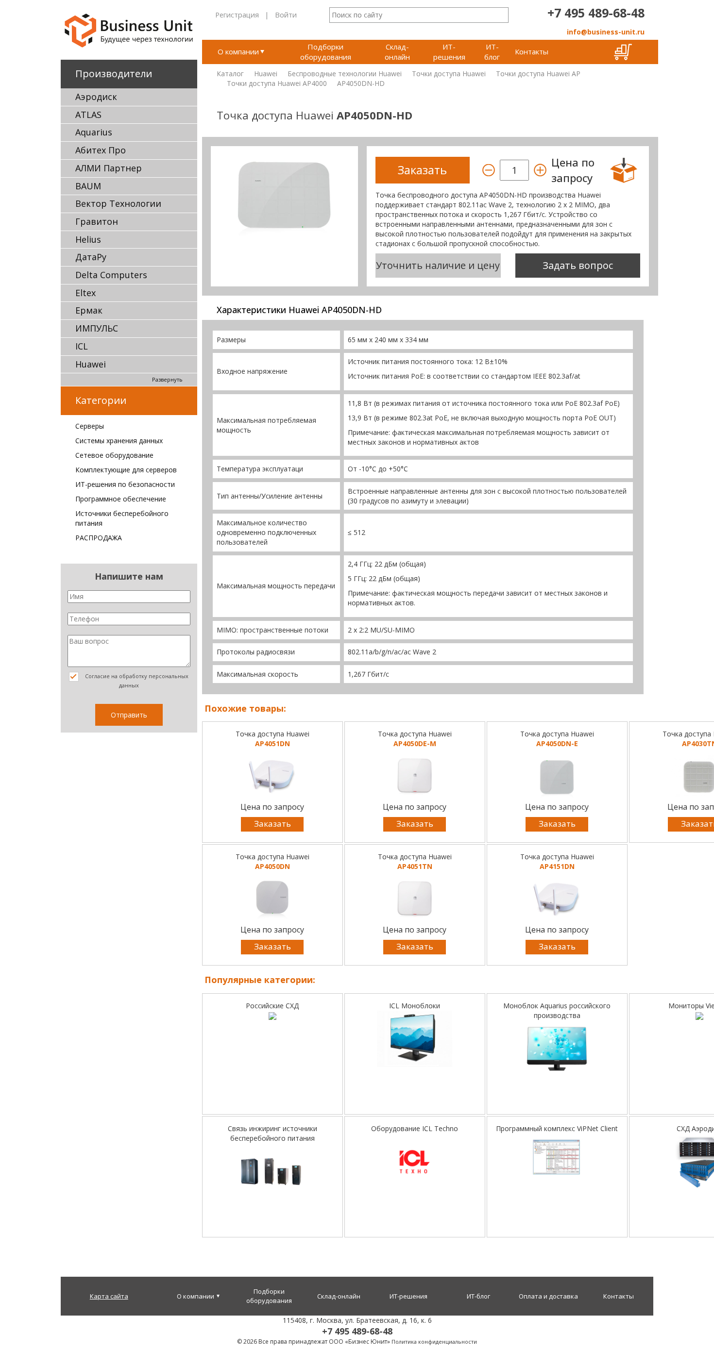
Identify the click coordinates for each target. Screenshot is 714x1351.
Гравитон (96, 221)
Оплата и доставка (548, 1296)
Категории (100, 400)
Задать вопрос (578, 265)
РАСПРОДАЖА (98, 537)
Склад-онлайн (397, 52)
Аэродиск (96, 96)
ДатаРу (90, 257)
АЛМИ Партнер (108, 168)
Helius (88, 239)
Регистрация (237, 14)
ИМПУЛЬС (96, 328)
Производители (113, 73)
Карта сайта (109, 1296)
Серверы (89, 426)
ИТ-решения (449, 52)
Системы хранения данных (119, 440)
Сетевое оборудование (114, 455)
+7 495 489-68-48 (596, 12)
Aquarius (93, 132)
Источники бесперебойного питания (122, 518)
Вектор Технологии (118, 203)
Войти (286, 14)
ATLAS (88, 114)
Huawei (90, 364)
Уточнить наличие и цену (438, 265)
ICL (81, 346)
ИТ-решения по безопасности (125, 484)
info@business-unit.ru (606, 31)
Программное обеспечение (120, 498)
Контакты (531, 51)
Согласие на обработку (136, 680)
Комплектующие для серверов (126, 469)
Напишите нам (129, 576)
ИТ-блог (492, 52)
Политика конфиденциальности (434, 1341)
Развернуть (167, 379)
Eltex (85, 293)
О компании (238, 51)
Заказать (272, 823)
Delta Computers (111, 275)
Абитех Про (100, 150)
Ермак (88, 310)
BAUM (88, 186)
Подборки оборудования (325, 52)
